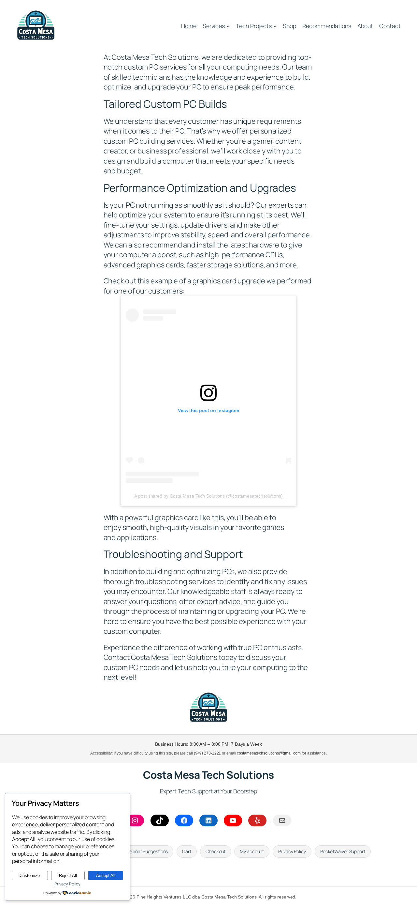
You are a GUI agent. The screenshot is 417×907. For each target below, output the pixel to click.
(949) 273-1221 (207, 753)
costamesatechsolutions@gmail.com (269, 753)
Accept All (105, 875)
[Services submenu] (228, 26)
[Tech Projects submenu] (275, 26)
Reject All (68, 875)
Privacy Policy (67, 884)
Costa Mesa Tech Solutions (208, 775)
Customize (30, 875)
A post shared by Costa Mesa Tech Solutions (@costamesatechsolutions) (208, 496)
